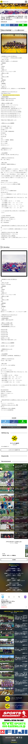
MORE (14, 559)
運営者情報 (14, 740)
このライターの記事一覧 (14, 450)
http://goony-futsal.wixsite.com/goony (12, 95)
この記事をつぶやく (5, 422)
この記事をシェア (14, 422)
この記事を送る (22, 422)
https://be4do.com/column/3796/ (9, 425)
